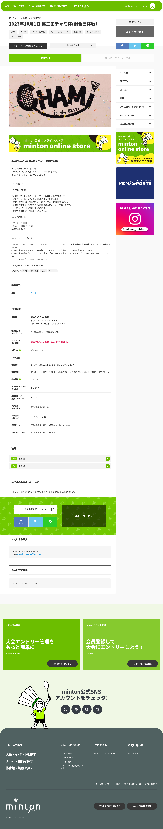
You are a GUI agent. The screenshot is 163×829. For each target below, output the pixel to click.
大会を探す (90, 653)
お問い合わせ (133, 753)
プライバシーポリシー (103, 784)
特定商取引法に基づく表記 (133, 784)
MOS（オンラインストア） (105, 753)
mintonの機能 (66, 753)
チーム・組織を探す (19, 761)
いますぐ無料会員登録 (143, 663)
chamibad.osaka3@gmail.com (30, 554)
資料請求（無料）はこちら (109, 806)
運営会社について (151, 784)
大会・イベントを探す (21, 754)
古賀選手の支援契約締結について (72, 766)
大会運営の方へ (67, 757)
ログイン (144, 6)
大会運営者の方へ (130, 6)
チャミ (33, 292)
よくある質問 (66, 761)
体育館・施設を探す (19, 768)
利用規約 (117, 784)
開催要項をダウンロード (35, 509)
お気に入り (136, 21)
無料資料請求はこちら (62, 663)
